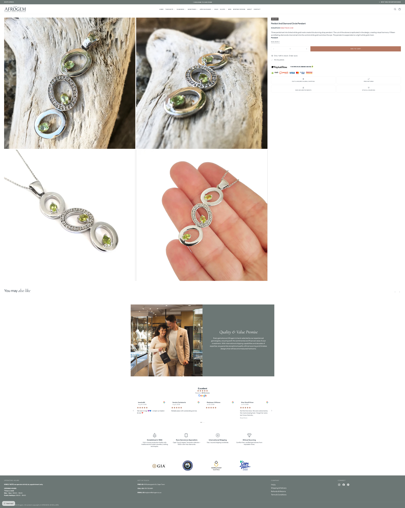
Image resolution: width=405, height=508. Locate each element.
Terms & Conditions (278, 495)
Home (161, 9)
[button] (9, 2)
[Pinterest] (348, 484)
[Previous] (395, 292)
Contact (257, 9)
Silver (222, 9)
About (249, 9)
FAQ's (273, 485)
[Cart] (399, 9)
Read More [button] (243, 418)
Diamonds (180, 9)
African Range (205, 9)
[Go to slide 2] (202, 422)
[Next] (399, 292)
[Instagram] (339, 484)
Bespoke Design (239, 9)
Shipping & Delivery (278, 488)
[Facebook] (343, 484)
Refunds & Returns (278, 491)
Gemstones (192, 9)
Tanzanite (169, 9)
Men (229, 9)
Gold (216, 9)
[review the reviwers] (164, 402)
